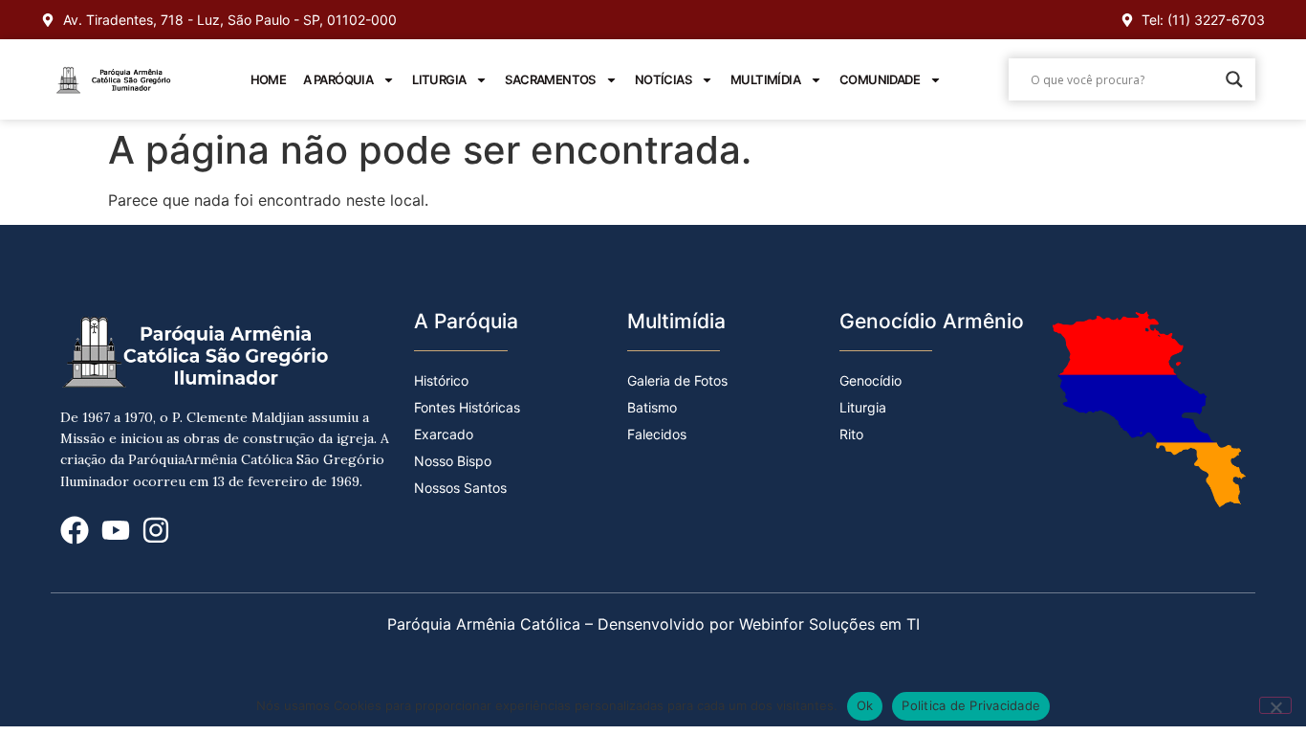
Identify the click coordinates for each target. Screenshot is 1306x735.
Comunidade (879, 79)
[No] (1275, 705)
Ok (865, 705)
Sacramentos (550, 79)
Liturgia (439, 79)
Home (268, 79)
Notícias (663, 79)
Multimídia (765, 79)
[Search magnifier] (1234, 79)
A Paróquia (338, 79)
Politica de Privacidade (971, 705)
